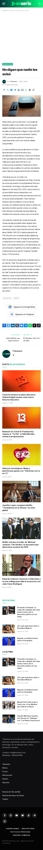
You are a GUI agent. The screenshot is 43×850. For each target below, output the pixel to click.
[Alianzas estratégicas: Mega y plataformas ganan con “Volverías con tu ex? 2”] (21, 454)
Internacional (7, 775)
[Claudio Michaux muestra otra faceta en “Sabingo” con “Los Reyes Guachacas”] (8, 719)
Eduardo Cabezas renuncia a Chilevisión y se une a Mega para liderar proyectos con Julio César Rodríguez (21, 581)
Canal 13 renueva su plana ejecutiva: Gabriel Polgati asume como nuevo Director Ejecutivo (19, 397)
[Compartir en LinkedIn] (18, 90)
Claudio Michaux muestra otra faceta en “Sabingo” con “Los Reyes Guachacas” (28, 718)
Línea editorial (28, 828)
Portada (5, 10)
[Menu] (3, 3)
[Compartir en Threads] (29, 90)
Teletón (5, 799)
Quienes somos (12, 828)
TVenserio (13, 81)
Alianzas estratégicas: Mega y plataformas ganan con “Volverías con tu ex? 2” (21, 471)
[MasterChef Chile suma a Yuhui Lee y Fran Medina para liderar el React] (8, 705)
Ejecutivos (7, 298)
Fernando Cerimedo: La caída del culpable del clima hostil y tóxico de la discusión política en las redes (28, 612)
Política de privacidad (20, 832)
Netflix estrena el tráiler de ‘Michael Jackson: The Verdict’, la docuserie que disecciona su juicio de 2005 (20, 544)
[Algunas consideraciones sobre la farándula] (8, 641)
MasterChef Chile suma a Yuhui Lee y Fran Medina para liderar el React (27, 704)
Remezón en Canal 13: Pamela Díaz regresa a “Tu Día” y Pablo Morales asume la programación (18, 434)
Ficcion (5, 771)
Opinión (5, 779)
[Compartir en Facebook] (4, 90)
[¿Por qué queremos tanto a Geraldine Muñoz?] (8, 629)
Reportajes (7, 64)
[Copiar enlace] (33, 90)
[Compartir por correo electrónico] (22, 90)
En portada (8, 600)
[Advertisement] (21, 36)
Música (5, 768)
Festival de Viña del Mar (11, 792)
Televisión (6, 764)
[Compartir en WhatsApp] (26, 90)
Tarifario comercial (22, 835)
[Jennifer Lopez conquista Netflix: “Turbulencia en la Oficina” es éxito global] (21, 491)
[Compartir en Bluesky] (11, 90)
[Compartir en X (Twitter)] (7, 90)
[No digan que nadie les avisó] (21, 106)
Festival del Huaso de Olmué (13, 795)
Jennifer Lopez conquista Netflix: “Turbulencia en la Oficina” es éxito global (18, 507)
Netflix (16, 298)
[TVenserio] (21, 3)
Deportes (5, 782)
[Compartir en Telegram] (15, 90)
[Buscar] (39, 3)
